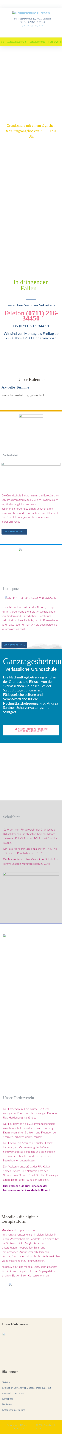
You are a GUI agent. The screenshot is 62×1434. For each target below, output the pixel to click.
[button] (16, 42)
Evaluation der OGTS (13, 1393)
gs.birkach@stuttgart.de (32, 26)
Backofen (7, 1404)
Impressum (19, 1429)
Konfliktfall (8, 1399)
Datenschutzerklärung (13, 1410)
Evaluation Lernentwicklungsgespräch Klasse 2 (26, 1388)
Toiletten (6, 1382)
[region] (31, 62)
